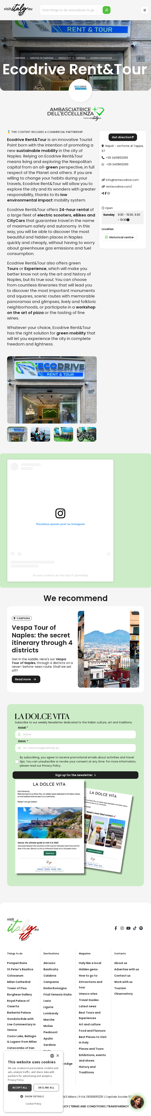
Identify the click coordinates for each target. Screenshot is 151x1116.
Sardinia (49, 1045)
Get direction (121, 137)
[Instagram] (122, 929)
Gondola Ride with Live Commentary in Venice (21, 1024)
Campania (51, 982)
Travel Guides (89, 1000)
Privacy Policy (51, 766)
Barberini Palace (19, 1013)
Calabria (49, 976)
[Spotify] (141, 929)
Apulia (48, 1038)
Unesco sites (88, 994)
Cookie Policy (33, 1103)
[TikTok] (134, 929)
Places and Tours (91, 1049)
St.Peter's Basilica (20, 969)
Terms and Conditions (87, 1106)
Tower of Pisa (17, 988)
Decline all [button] (46, 1087)
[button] (33, 1096)
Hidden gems (88, 969)
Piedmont (50, 1032)
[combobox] (52, 1056)
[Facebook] (116, 929)
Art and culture (90, 1024)
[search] (106, 10)
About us (120, 963)
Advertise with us (126, 969)
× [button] (57, 1055)
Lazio (47, 1001)
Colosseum (15, 976)
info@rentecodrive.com (122, 180)
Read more (23, 679)
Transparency (118, 1106)
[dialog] (33, 1081)
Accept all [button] (19, 1087)
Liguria (48, 1007)
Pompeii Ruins (17, 963)
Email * (23, 741)
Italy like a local (90, 963)
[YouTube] (128, 929)
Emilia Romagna (55, 988)
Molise (48, 1026)
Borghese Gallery (19, 994)
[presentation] (12, 390)
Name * (23, 727)
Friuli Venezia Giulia (57, 994)
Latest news (87, 1006)
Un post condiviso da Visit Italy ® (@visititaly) (60, 575)
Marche (48, 1020)
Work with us (123, 982)
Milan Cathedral (18, 982)
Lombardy (50, 1013)
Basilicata (50, 969)
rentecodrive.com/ (119, 187)
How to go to (88, 976)
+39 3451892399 (117, 158)
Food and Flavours (92, 1031)
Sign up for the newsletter (74, 775)
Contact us (122, 976)
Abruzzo (49, 963)
